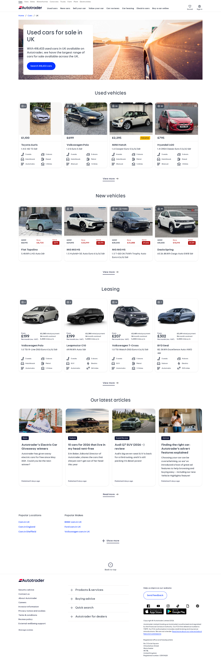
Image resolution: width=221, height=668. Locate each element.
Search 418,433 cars (41, 66)
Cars (30, 16)
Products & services (89, 590)
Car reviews (112, 8)
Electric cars (143, 8)
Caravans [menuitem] (54, 2)
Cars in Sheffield (27, 532)
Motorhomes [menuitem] (42, 2)
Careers (22, 602)
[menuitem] (52, 9)
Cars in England (26, 527)
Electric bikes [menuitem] (85, 2)
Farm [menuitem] (70, 2)
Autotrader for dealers (91, 616)
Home (21, 16)
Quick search (84, 607)
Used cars (52, 8)
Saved (190, 9)
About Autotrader (27, 598)
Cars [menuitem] (20, 2)
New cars (65, 8)
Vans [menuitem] (26, 2)
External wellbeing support (32, 624)
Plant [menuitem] (76, 2)
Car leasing (128, 8)
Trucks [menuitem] (63, 2)
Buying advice (85, 598)
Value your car (96, 8)
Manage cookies (25, 630)
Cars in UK (24, 522)
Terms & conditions (27, 615)
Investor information (28, 607)
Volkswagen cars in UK (77, 532)
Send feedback (155, 595)
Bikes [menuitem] (32, 2)
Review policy (25, 619)
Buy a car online (160, 8)
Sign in (199, 9)
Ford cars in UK (72, 527)
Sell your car (79, 8)
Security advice (26, 590)
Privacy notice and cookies (31, 611)
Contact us (24, 594)
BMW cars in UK (73, 522)
